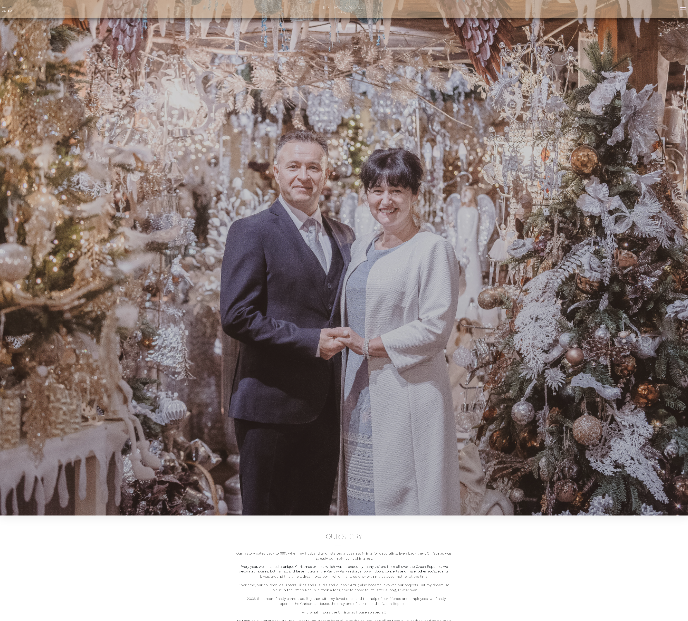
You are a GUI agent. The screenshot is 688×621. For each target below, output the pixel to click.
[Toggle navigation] (683, 9)
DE (4, 10)
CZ (4, 6)
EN (10, 6)
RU (10, 10)
